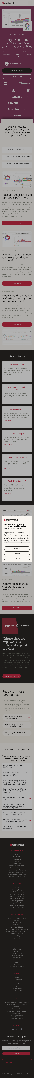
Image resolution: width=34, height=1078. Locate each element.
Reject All (17, 558)
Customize (17, 553)
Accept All (17, 548)
